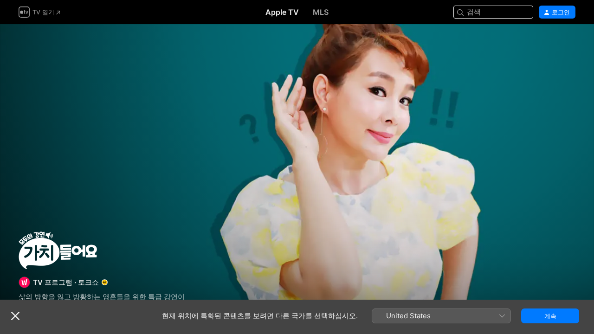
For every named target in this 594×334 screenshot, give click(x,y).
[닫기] (15, 316)
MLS (321, 12)
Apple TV (282, 12)
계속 (550, 316)
